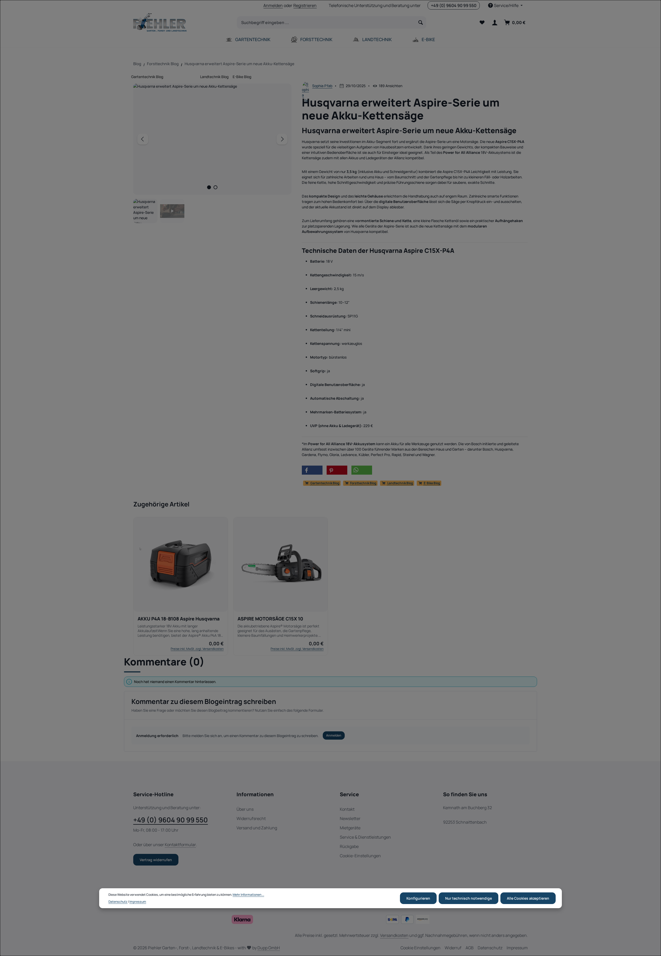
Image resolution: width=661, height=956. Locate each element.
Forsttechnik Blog (181, 76)
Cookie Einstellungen (420, 948)
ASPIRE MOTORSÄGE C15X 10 (270, 619)
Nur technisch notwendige (468, 898)
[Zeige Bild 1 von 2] (209, 187)
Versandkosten (394, 935)
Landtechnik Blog (214, 76)
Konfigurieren (418, 898)
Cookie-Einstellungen (360, 856)
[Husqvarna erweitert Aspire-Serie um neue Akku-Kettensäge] (212, 139)
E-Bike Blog (242, 76)
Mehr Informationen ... (248, 894)
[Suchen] (420, 22)
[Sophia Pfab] (306, 85)
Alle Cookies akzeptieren (528, 898)
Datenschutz (490, 948)
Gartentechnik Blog (147, 76)
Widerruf (453, 948)
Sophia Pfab (322, 85)
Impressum (517, 948)
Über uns (245, 809)
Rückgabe (349, 846)
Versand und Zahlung (257, 828)
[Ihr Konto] (494, 22)
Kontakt (347, 809)
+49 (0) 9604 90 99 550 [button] (453, 5)
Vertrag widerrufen (156, 859)
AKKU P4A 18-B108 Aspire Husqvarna (179, 619)
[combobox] (326, 22)
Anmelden (273, 5)
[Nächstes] (282, 139)
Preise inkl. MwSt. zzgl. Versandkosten (197, 649)
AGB (470, 948)
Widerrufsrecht (251, 818)
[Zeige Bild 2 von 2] (215, 187)
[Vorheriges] (142, 139)
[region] (212, 153)
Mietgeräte (350, 828)
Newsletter (350, 818)
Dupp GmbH (268, 948)
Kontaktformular (180, 844)
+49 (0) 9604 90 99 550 (170, 819)
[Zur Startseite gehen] (160, 22)
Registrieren (305, 5)
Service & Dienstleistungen (365, 837)
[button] (312, 470)
